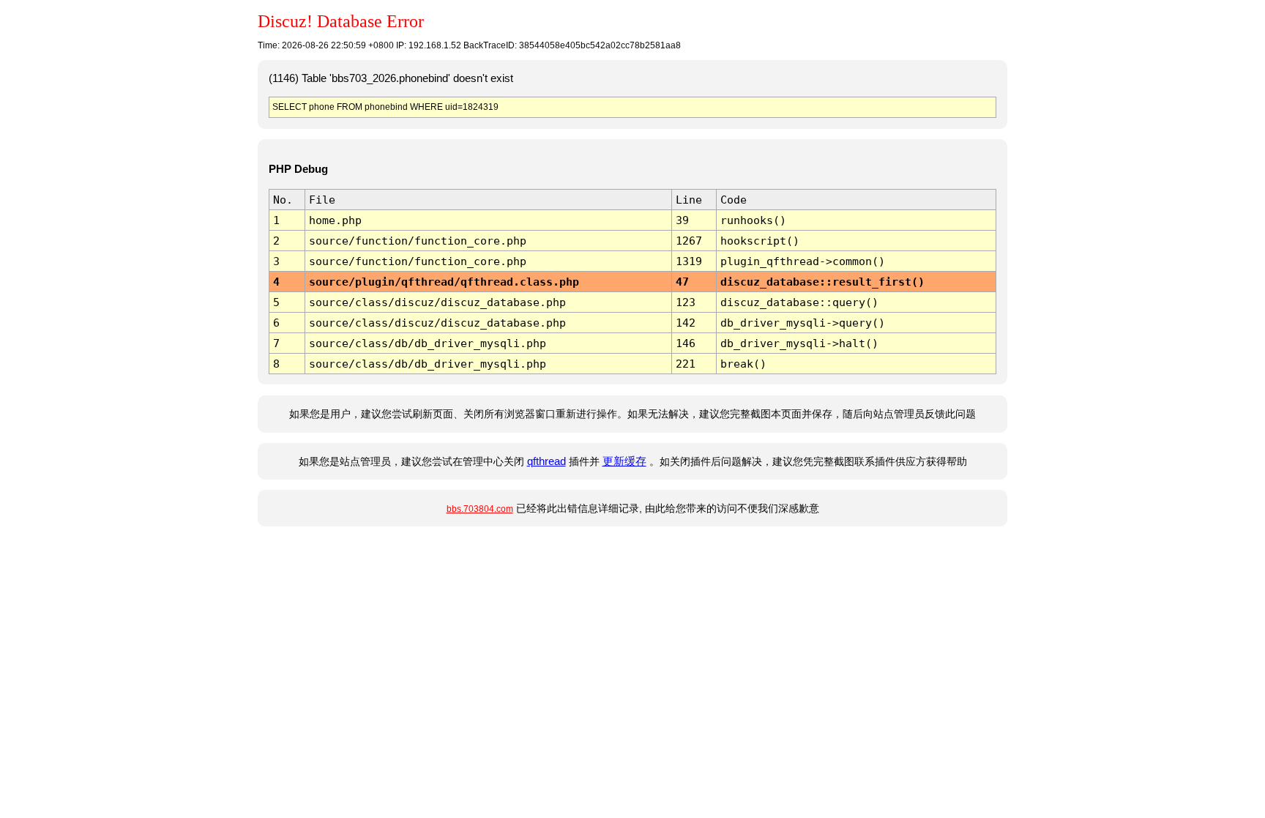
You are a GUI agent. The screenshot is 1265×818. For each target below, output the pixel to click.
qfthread (546, 461)
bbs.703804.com (480, 509)
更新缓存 (624, 461)
